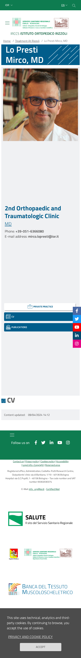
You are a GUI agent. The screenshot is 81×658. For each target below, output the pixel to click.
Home (7, 41)
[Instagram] (77, 343)
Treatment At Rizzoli (27, 41)
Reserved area (52, 465)
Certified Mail (53, 489)
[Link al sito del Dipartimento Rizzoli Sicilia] (40, 554)
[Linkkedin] (77, 335)
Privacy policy (32, 461)
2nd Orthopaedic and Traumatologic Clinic (33, 211)
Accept (40, 647)
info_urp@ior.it (36, 489)
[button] (9, 5)
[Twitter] (77, 319)
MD (8, 223)
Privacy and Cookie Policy (30, 636)
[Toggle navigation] (7, 23)
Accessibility (62, 461)
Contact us (18, 461)
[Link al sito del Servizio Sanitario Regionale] (40, 519)
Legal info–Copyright (33, 465)
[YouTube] (77, 327)
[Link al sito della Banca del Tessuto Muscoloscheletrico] (40, 589)
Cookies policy (47, 461)
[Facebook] (77, 311)
